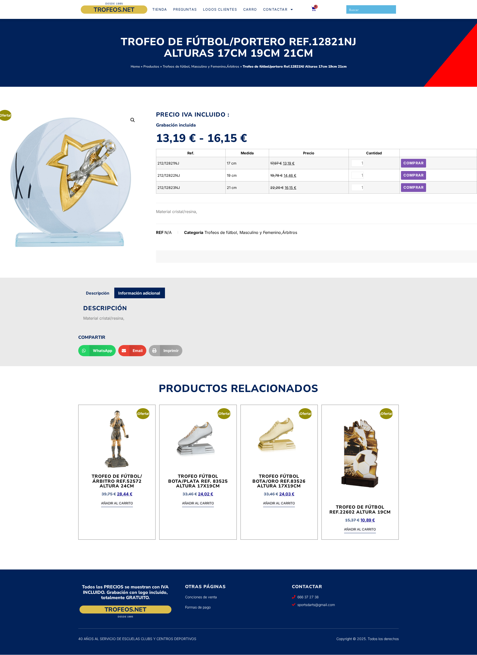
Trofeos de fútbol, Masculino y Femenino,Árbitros (201, 66)
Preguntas (185, 9)
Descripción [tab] (97, 293)
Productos (151, 66)
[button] (132, 120)
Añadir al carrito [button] (117, 503)
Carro (250, 9)
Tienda (159, 9)
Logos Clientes (220, 9)
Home (135, 66)
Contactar (275, 9)
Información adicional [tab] (139, 293)
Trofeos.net (114, 10)
